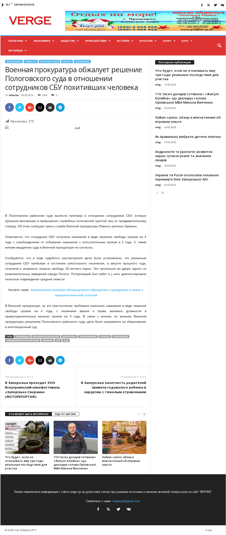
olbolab (14, 95)
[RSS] (208, 5)
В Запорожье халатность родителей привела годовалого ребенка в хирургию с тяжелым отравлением (113, 387)
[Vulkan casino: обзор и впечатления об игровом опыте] (124, 437)
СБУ (58, 340)
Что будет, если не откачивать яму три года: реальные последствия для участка (26, 462)
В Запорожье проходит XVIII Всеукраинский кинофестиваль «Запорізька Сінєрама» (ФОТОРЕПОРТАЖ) (32, 389)
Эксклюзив (82, 61)
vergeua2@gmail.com (126, 501)
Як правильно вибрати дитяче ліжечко (188, 136)
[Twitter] (215, 5)
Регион (67, 61)
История (123, 40)
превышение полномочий (23, 340)
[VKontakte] (222, 5)
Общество (67, 40)
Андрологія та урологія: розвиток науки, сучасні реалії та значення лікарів (184, 155)
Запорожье (69, 336)
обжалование (88, 336)
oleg (158, 84)
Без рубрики (14, 61)
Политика (15, 40)
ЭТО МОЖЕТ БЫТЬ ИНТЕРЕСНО (28, 414)
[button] (219, 46)
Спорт (167, 40)
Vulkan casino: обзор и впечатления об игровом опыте (121, 461)
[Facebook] (202, 5)
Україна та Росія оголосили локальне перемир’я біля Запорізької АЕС (187, 177)
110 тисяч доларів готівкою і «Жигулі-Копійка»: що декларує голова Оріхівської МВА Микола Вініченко (75, 462)
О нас (208, 530)
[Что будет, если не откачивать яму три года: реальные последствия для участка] (27, 437)
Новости (30, 61)
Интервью (15, 50)
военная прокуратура (46, 336)
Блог (185, 40)
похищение (120, 336)
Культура (146, 40)
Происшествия (96, 40)
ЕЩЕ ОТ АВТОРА (65, 414)
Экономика (41, 40)
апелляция (22, 336)
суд (66, 340)
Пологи (105, 336)
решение (47, 340)
